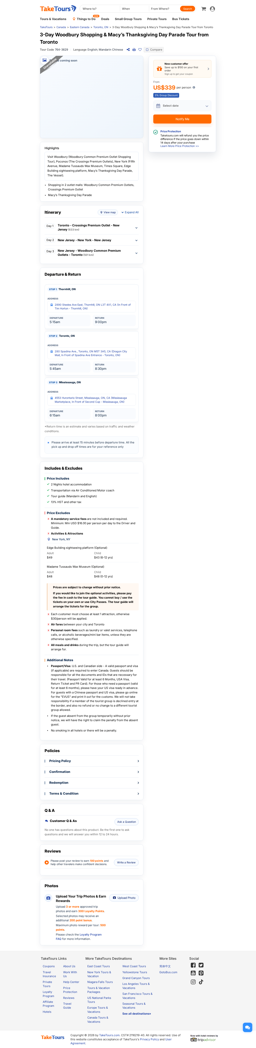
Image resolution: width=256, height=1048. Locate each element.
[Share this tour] (128, 49)
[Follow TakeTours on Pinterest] (201, 973)
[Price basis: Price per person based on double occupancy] (194, 87)
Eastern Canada (79, 27)
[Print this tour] (134, 49)
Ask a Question (126, 821)
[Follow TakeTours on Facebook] (193, 965)
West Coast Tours (134, 966)
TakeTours (46, 27)
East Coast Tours (98, 966)
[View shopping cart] (203, 8)
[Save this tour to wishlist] (140, 49)
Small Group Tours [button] (128, 19)
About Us (69, 966)
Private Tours (157, 19)
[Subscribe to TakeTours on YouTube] (193, 973)
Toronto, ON (100, 27)
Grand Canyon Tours (136, 978)
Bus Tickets (180, 19)
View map (110, 212)
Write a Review (126, 862)
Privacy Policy (149, 1039)
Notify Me (182, 119)
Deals (105, 19)
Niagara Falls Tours (100, 982)
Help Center (71, 982)
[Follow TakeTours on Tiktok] (201, 982)
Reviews (68, 998)
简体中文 (165, 966)
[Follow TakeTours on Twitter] (201, 965)
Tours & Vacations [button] (53, 19)
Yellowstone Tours (134, 972)
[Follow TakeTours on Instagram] (193, 982)
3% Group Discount (166, 95)
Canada (61, 27)
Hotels (47, 1012)
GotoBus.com (168, 972)
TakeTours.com (109, 1035)
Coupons (49, 966)
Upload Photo (126, 898)
